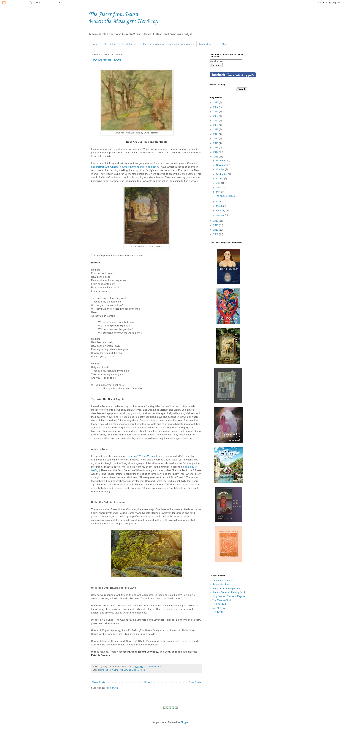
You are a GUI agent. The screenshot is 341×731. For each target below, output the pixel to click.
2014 (216, 152)
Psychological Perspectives (226, 588)
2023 (216, 111)
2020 (216, 125)
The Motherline (128, 44)
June (219, 187)
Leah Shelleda (219, 604)
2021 (216, 120)
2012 (216, 220)
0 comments (155, 666)
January (220, 215)
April (218, 201)
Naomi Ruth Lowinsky (122, 670)
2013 (216, 156)
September (222, 174)
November (221, 165)
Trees (142, 670)
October (220, 169)
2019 (216, 129)
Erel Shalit (217, 612)
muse (108, 670)
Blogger (184, 722)
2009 (216, 234)
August (220, 178)
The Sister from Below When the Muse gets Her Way (123, 18)
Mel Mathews (219, 608)
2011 (216, 225)
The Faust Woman (153, 44)
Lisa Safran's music (222, 580)
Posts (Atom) (112, 687)
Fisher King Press (221, 584)
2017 (216, 138)
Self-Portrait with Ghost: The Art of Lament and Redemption (124, 166)
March (219, 206)
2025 (216, 102)
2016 (216, 143)
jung (102, 670)
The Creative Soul (221, 600)
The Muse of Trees (106, 60)
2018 (216, 134)
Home (94, 44)
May (218, 192)
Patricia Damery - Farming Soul (228, 592)
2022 (216, 116)
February (221, 210)
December (221, 160)
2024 (216, 107)
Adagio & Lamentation (181, 44)
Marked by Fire (207, 44)
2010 (216, 229)
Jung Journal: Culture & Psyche (228, 596)
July (218, 183)
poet (136, 670)
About (225, 44)
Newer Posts (98, 682)
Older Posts (195, 682)
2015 (216, 147)
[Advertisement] (227, 637)
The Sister (109, 44)
